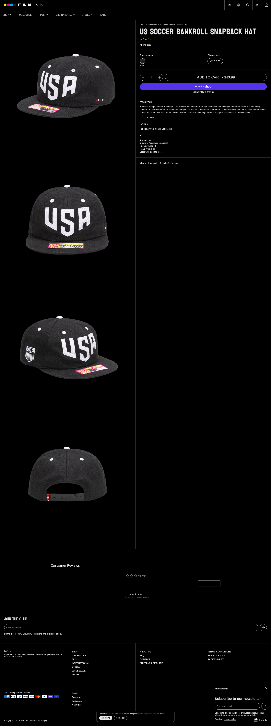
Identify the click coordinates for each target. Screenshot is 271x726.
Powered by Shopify (38, 720)
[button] (229, 5)
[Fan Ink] (23, 5)
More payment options (203, 92)
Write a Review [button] (210, 583)
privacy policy (230, 719)
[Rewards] (260, 720)
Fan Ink (24, 720)
